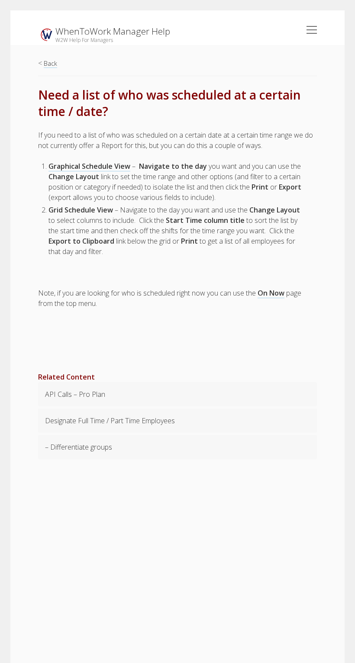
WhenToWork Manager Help (112, 31)
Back (50, 63)
